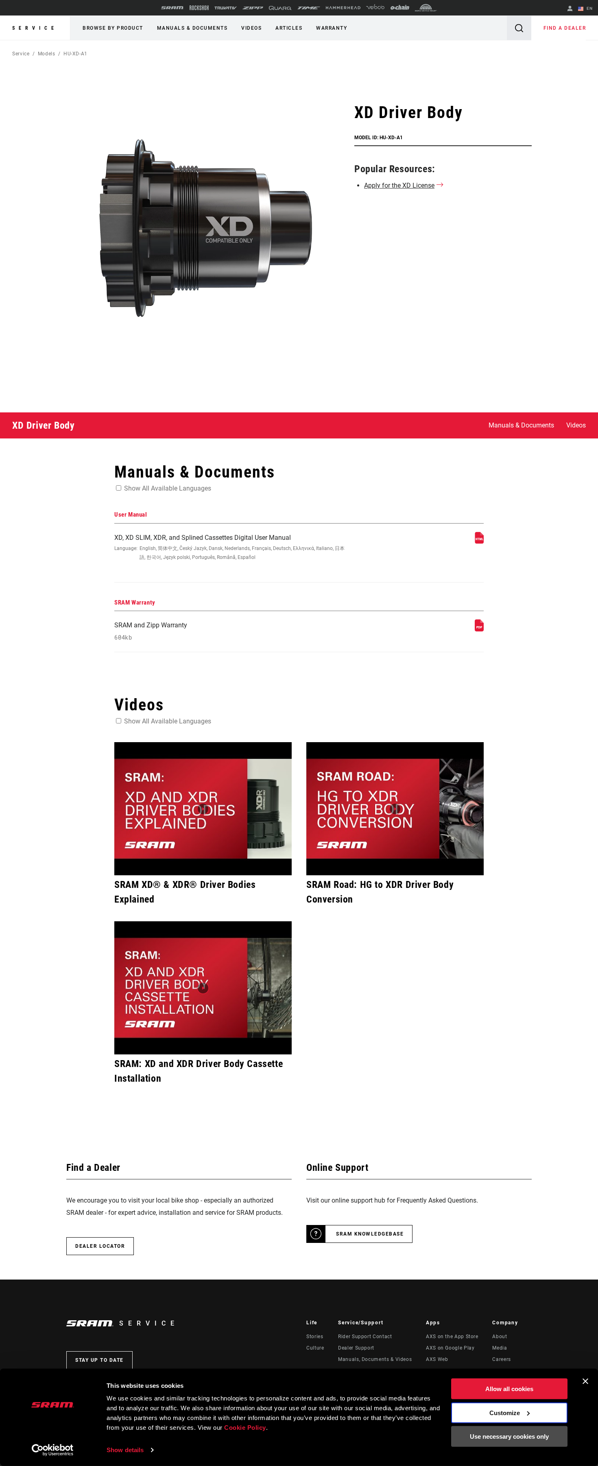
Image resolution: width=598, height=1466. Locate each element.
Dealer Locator (100, 1246)
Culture (315, 1348)
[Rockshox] (199, 7)
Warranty (331, 28)
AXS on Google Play (450, 1348)
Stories (314, 1336)
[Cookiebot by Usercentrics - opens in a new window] (52, 1450)
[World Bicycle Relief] (426, 7)
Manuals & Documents (192, 28)
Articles (288, 28)
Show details (125, 1449)
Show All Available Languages (167, 488)
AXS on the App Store (452, 1336)
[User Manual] (479, 542)
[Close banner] (585, 1381)
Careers (501, 1359)
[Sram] (172, 7)
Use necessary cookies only (509, 1436)
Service (35, 28)
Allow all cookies (509, 1388)
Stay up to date (99, 1360)
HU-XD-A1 (75, 54)
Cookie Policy (245, 1427)
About (499, 1336)
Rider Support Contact (365, 1336)
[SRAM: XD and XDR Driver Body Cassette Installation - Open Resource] (203, 987)
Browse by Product (113, 28)
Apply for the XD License (399, 185)
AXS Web (437, 1359)
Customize (504, 1412)
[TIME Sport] (308, 8)
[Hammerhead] (343, 7)
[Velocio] (375, 7)
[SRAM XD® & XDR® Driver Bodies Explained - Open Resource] (203, 808)
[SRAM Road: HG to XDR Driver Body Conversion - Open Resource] (395, 808)
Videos (251, 28)
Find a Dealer (564, 28)
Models (46, 54)
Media (499, 1348)
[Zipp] (252, 8)
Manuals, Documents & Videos (375, 1359)
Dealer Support (356, 1348)
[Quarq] (280, 8)
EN (589, 8)
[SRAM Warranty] (479, 629)
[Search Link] (519, 28)
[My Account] (570, 9)
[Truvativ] (225, 8)
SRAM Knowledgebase (370, 1234)
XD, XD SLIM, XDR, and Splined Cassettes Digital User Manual (229, 547)
